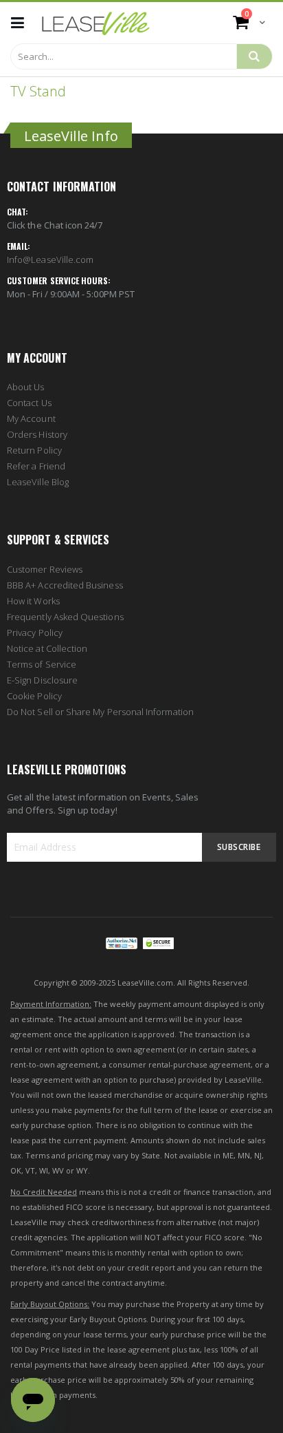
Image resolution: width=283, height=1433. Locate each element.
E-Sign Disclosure (42, 680)
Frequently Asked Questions (65, 617)
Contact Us (29, 402)
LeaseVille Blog (38, 482)
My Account (31, 418)
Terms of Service (41, 664)
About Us (26, 387)
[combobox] (123, 56)
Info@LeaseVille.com (50, 259)
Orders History (37, 434)
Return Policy (34, 450)
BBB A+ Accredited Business (65, 585)
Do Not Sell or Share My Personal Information (100, 711)
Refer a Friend (36, 466)
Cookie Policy (34, 696)
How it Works (33, 601)
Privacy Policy (35, 632)
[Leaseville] (96, 22)
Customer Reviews (44, 569)
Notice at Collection (47, 648)
